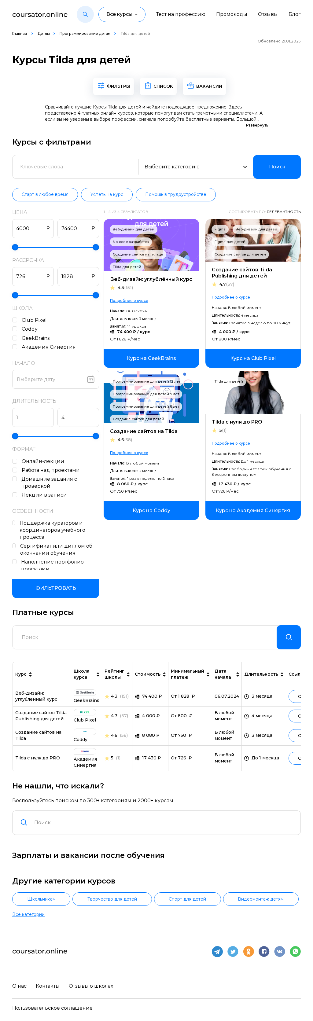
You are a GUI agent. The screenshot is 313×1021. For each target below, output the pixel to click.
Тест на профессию (180, 14)
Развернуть (257, 125)
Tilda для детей (127, 267)
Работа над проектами (51, 470)
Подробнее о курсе (129, 300)
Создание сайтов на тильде (138, 254)
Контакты (48, 986)
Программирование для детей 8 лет (146, 406)
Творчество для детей (112, 899)
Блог (295, 14)
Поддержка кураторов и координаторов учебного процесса (52, 530)
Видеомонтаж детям (261, 899)
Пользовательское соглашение (52, 1008)
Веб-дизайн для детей (133, 229)
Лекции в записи (44, 495)
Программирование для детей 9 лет (146, 394)
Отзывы (268, 14)
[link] (151, 358)
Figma (220, 229)
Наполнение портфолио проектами (52, 565)
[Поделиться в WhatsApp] (295, 951)
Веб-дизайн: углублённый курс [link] (36, 696)
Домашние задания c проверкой (49, 482)
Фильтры (118, 86)
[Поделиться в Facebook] (264, 951)
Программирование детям (85, 33)
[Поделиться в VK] (279, 951)
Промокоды (231, 14)
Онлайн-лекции (43, 461)
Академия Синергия (49, 347)
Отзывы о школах (91, 986)
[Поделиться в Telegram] (217, 951)
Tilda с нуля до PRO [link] (37, 758)
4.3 (125, 287)
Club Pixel (34, 320)
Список (163, 86)
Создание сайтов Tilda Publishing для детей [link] (41, 716)
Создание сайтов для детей (240, 254)
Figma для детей (230, 242)
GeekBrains (36, 338)
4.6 (125, 440)
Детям (44, 33)
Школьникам (41, 899)
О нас (19, 986)
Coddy (30, 329)
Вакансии (209, 86)
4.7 (226, 284)
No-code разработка (131, 242)
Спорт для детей (187, 899)
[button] (85, 14)
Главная (20, 33)
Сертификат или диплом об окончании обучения (56, 549)
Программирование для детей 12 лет (146, 381)
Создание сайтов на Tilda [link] (38, 735)
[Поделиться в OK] (248, 951)
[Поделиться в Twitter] (232, 951)
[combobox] (164, 822)
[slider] (15, 247)
